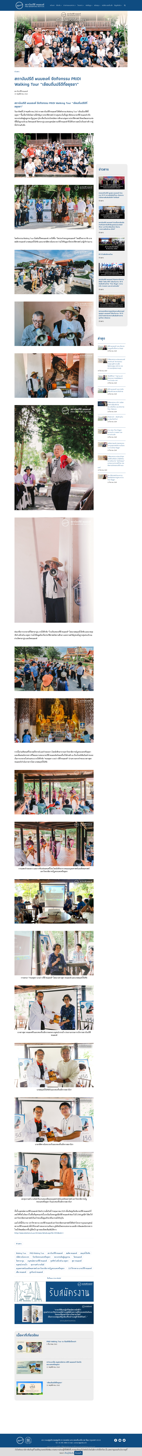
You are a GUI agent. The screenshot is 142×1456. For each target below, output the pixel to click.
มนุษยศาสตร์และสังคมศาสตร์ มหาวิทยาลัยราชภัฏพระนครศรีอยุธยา (40, 1268)
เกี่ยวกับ (59, 5)
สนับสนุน (97, 5)
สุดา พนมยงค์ (77, 1261)
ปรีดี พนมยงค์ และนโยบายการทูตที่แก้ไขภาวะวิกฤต (116, 347)
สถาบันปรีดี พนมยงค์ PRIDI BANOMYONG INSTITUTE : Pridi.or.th (30, 5)
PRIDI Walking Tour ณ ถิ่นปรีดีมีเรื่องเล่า (61, 1341)
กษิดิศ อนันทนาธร (22, 1257)
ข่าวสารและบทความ (69, 5)
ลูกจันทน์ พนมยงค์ (36, 1272)
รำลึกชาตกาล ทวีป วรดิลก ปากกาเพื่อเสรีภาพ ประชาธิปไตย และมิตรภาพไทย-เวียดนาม (116, 405)
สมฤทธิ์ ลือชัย (85, 1253)
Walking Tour (21, 1253)
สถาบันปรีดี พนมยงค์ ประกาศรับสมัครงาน (54, 1291)
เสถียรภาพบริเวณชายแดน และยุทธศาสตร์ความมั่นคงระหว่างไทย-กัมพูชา (116, 445)
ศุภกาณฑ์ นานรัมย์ (37, 1264)
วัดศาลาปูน (20, 1261)
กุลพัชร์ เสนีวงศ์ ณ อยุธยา (59, 1261)
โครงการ (80, 5)
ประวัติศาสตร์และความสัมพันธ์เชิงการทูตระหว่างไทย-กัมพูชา (116, 477)
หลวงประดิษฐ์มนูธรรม (62, 1257)
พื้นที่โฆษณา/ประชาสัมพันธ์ (54, 1278)
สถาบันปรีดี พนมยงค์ (55, 1253)
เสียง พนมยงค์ (21, 1272)
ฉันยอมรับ (78, 1453)
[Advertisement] (54, 1414)
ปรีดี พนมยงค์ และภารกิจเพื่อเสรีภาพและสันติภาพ (116, 390)
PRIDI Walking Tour (37, 1253)
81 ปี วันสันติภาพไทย (106, 254)
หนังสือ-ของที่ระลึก (107, 5)
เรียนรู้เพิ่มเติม (69, 1453)
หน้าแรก (52, 5)
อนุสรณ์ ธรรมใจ (21, 1264)
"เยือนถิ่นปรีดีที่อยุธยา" (54, 1382)
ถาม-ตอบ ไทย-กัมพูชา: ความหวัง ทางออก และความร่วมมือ (115, 432)
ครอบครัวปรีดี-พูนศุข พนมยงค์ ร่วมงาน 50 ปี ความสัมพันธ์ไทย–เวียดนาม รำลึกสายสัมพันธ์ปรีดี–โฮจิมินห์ (111, 195)
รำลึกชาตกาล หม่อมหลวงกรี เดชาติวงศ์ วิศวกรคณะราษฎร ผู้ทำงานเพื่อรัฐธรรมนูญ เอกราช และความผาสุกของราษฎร (116, 364)
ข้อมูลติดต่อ (118, 5)
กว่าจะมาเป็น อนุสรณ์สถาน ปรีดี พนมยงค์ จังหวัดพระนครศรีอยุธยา (64, 1363)
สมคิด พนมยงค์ (71, 1253)
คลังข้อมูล (89, 5)
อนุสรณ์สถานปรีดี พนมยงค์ (37, 1261)
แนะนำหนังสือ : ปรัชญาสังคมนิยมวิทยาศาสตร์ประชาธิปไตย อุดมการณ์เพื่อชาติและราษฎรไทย (54, 1314)
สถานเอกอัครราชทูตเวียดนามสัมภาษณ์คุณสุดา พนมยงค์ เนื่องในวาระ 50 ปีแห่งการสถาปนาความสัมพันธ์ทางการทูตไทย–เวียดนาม (111, 314)
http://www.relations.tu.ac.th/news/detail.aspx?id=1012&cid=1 (38, 1233)
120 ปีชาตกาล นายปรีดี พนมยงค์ (80, 1268)
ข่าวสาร (16, 72)
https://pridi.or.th (90, 1446)
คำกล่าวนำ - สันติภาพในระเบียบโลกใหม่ (115, 417)
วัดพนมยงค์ (78, 1257)
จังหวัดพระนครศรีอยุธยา (42, 1257)
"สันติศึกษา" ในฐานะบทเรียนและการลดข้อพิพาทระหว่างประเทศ (115, 378)
